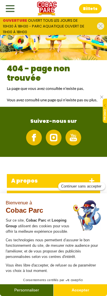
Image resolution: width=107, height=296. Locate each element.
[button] (90, 8)
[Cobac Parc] (47, 8)
